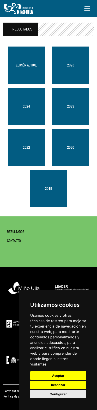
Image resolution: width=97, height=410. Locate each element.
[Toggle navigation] (87, 8)
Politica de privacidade (18, 396)
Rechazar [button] (58, 385)
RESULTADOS (22, 29)
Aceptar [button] (58, 375)
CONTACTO (14, 240)
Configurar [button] (58, 394)
